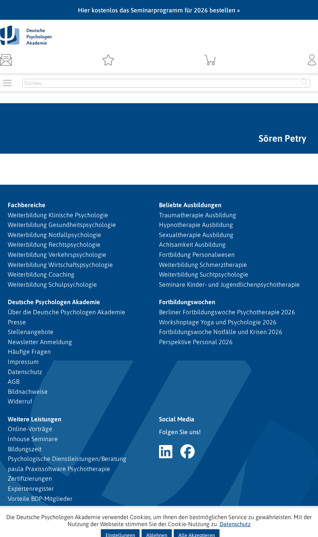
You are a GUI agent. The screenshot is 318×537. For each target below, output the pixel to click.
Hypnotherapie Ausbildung (196, 224)
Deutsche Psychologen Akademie (54, 301)
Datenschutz (25, 371)
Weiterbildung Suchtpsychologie (203, 274)
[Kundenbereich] (312, 60)
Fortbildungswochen (187, 301)
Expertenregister (31, 488)
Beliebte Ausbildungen (190, 204)
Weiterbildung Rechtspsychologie (54, 244)
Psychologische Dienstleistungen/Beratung (67, 458)
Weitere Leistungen (34, 419)
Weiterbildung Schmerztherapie (203, 264)
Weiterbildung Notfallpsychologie (54, 234)
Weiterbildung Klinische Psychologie (58, 214)
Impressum (23, 361)
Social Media (176, 419)
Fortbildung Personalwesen (197, 254)
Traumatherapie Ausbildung (197, 214)
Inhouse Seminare (33, 438)
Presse (17, 322)
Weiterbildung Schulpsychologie (52, 284)
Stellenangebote (31, 331)
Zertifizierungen (30, 478)
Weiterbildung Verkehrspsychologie (57, 254)
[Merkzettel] (108, 60)
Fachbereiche (26, 204)
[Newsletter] (6, 60)
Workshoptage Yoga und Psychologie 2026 (218, 322)
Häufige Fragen (29, 351)
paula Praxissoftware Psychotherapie (59, 468)
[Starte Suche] (304, 83)
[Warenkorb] (210, 60)
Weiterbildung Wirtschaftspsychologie (60, 264)
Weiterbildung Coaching (41, 274)
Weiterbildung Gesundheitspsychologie (62, 224)
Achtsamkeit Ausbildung (192, 244)
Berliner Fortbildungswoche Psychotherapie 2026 (227, 311)
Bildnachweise (28, 391)
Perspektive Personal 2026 (196, 341)
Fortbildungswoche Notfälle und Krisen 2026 (220, 331)
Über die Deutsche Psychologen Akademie (66, 311)
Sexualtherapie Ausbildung (196, 234)
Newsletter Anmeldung (40, 341)
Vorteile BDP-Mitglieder (40, 498)
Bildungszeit (24, 448)
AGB (13, 381)
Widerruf (20, 401)
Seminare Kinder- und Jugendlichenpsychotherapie (229, 284)
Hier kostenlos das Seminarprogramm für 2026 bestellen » (159, 10)
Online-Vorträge (30, 428)
